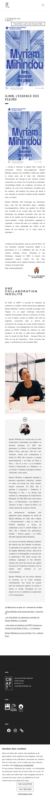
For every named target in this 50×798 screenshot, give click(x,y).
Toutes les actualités (28, 24)
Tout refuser (25, 789)
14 (39, 409)
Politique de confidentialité (23, 765)
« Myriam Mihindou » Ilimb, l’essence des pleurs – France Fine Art (24, 612)
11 (32, 409)
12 (34, 409)
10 (30, 409)
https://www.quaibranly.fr (14, 268)
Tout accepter (25, 784)
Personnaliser (25, 794)
